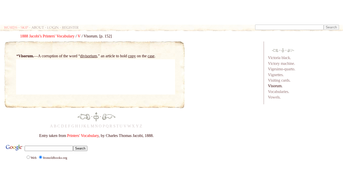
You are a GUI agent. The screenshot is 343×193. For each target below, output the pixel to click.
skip (24, 27)
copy (132, 56)
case (151, 56)
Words (10, 27)
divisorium (88, 56)
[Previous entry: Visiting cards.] (84, 116)
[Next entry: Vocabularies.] (109, 116)
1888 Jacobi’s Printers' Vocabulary (47, 36)
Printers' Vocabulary (83, 135)
